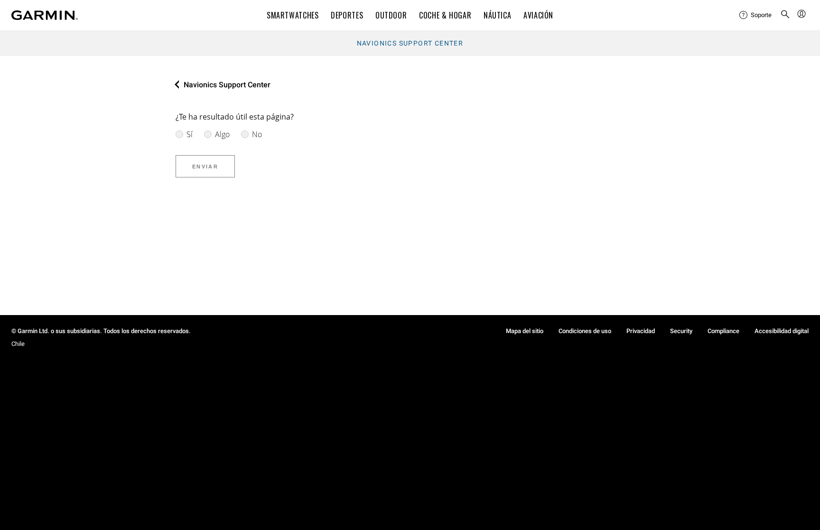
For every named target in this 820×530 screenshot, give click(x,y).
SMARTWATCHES (293, 15)
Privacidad (640, 331)
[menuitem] (756, 15)
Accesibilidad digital (782, 331)
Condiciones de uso (585, 331)
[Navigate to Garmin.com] (44, 15)
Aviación (538, 15)
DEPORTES (347, 15)
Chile (18, 343)
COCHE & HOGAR (445, 15)
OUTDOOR (391, 15)
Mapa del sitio (524, 331)
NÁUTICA (497, 15)
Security (681, 331)
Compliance (723, 331)
